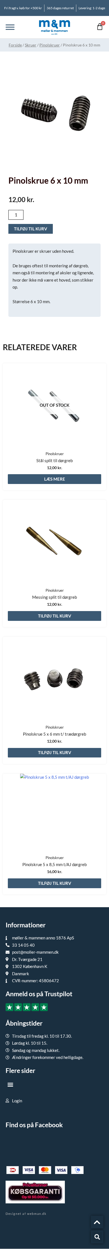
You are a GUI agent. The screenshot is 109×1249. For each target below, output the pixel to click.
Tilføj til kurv (30, 228)
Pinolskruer (49, 45)
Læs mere (54, 478)
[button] (10, 1084)
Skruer (30, 45)
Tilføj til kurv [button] (54, 615)
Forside (15, 45)
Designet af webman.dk (26, 1213)
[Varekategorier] (10, 27)
